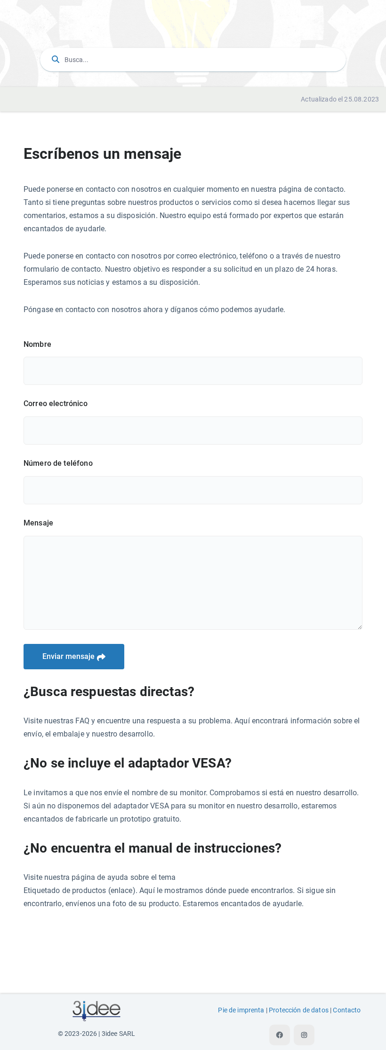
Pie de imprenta (241, 1010)
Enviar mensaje (68, 656)
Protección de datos (299, 1010)
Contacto (347, 1010)
